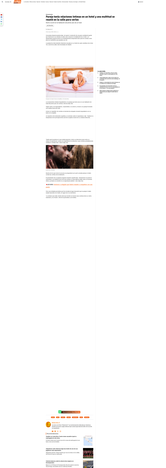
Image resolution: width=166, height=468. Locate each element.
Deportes (38, 1)
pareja (53, 417)
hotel (58, 417)
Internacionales (65, 1)
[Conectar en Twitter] (58, 431)
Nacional (51, 1)
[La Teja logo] (17, 1)
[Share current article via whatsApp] (1, 24)
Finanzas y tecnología (73, 1)
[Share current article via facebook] (1, 17)
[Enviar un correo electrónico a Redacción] (52, 431)
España (68, 417)
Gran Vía (63, 417)
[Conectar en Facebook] (55, 431)
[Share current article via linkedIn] (1, 21)
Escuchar (51, 25)
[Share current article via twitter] (1, 19)
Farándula (43, 1)
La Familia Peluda (81, 1)
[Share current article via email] (1, 15)
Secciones (7, 1)
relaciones (86, 417)
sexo (81, 417)
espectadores (75, 417)
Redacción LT (50, 29)
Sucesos (47, 1)
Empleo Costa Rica (57, 1)
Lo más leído (26, 1)
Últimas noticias (32, 1)
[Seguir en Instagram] (60, 431)
